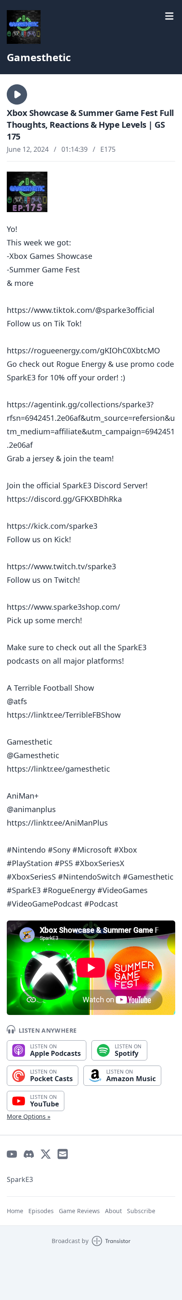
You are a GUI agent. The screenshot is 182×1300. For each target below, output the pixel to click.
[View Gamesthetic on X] (46, 1154)
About (113, 1211)
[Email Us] (63, 1154)
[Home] (91, 27)
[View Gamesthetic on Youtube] (12, 1154)
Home (15, 1211)
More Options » (28, 1116)
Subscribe (141, 1211)
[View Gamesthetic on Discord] (29, 1154)
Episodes (41, 1211)
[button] (17, 94)
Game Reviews (79, 1211)
